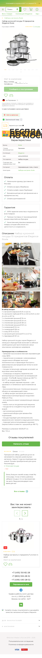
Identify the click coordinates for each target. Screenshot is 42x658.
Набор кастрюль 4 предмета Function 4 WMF (21, 556)
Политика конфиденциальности (21, 644)
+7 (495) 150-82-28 (21, 572)
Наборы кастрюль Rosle (26, 170)
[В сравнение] (11, 95)
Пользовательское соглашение (21, 641)
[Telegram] (21, 590)
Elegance (21, 153)
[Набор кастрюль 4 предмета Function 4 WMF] (21, 535)
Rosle (20, 145)
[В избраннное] (6, 95)
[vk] (21, 605)
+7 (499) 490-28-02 (21, 580)
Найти (20, 9)
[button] (17, 513)
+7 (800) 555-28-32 (21, 576)
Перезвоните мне (21, 584)
